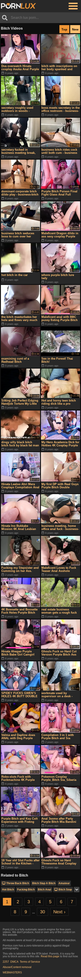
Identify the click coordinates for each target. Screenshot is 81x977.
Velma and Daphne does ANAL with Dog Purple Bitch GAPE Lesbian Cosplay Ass (18, 736)
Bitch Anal (44, 889)
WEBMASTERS (12, 972)
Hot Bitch (8, 889)
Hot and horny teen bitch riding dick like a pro (58, 402)
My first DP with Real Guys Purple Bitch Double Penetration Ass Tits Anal (60, 485)
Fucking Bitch (26, 889)
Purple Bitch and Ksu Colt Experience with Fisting (19, 820)
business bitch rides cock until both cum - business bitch (59, 151)
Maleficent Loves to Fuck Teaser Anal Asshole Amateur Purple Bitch (58, 569)
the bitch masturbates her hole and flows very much (19, 318)
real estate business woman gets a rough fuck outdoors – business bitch (59, 611)
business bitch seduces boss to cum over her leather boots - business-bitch (18, 235)
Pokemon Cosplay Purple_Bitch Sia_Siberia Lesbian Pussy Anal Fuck (59, 778)
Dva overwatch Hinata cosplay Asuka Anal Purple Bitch (20, 67)
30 (42, 911)
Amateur (64, 883)
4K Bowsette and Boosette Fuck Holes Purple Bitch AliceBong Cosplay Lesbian (19, 611)
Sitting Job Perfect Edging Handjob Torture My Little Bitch (19, 402)
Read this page (50, 956)
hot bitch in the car (14, 275)
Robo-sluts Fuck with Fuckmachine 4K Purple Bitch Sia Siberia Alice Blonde (18, 778)
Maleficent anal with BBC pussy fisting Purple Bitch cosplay (59, 318)
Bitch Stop (65, 889)
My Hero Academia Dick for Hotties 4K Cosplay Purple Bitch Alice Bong (60, 444)
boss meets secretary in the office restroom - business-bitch (60, 109)
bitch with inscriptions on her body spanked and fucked (59, 67)
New (75, 29)
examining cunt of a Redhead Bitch (15, 360)
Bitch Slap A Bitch (43, 883)
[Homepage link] (18, 6)
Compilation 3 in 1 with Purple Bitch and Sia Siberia (57, 736)
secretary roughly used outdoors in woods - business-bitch (17, 109)
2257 (6, 961)
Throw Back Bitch (17, 883)
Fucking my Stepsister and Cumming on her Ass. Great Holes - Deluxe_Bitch (20, 569)
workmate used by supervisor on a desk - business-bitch (56, 694)
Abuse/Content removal (17, 967)
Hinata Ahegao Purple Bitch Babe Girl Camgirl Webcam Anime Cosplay (18, 653)
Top (64, 29)
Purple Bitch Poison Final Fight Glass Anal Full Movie (59, 193)
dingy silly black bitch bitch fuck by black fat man (20, 444)
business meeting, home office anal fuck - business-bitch (60, 527)
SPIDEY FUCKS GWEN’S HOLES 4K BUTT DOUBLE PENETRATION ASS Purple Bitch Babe (20, 694)
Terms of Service (30, 961)
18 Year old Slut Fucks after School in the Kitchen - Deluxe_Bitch (20, 862)
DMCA (14, 961)
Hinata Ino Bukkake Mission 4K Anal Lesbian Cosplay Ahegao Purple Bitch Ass (18, 527)
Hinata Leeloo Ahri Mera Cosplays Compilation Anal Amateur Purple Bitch (20, 485)
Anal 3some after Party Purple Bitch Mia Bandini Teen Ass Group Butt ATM (59, 820)
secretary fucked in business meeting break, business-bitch (18, 151)
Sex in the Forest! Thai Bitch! (57, 360)
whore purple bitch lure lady (57, 276)
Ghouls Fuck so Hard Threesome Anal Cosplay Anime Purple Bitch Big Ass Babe (58, 862)
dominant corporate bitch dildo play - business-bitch (19, 193)
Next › (59, 911)
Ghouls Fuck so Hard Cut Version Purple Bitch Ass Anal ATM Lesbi (58, 653)
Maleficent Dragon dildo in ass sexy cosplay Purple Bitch (59, 235)
